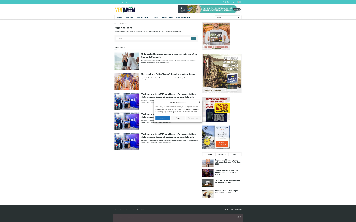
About (116, 210)
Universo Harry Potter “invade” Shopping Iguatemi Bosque (168, 74)
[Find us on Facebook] (223, 2)
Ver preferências (193, 118)
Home (116, 23)
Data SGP (141, 210)
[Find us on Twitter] (228, 2)
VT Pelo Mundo (167, 17)
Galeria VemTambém (183, 17)
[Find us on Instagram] (225, 2)
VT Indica (155, 17)
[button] (199, 102)
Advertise (123, 210)
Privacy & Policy (132, 210)
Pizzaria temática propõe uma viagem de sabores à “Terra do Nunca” (226, 172)
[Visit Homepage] (125, 9)
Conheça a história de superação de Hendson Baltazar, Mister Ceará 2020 (228, 162)
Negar (178, 118)
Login (233, 2)
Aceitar (162, 118)
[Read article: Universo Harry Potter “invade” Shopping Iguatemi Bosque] (126, 81)
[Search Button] (238, 17)
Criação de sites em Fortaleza (126, 217)
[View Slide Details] (210, 9)
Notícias (119, 17)
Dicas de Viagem (142, 17)
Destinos (129, 17)
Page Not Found (123, 23)
